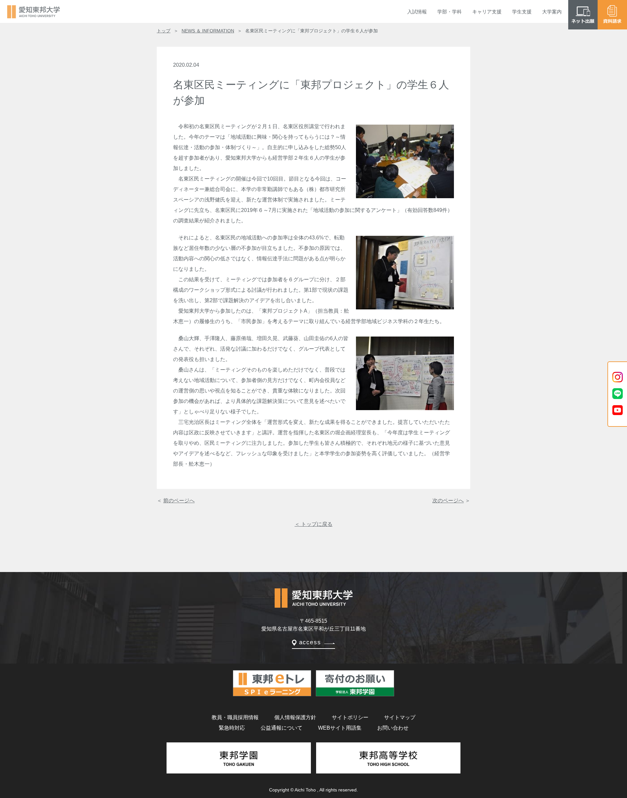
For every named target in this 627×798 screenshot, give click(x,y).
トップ (163, 30)
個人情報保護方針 (295, 717)
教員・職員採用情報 (235, 717)
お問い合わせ (393, 728)
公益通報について (281, 728)
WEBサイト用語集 (340, 728)
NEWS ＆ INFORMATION (208, 30)
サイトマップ (399, 717)
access (310, 642)
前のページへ (179, 500)
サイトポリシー (350, 717)
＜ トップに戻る (313, 524)
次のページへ (448, 500)
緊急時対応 (232, 728)
